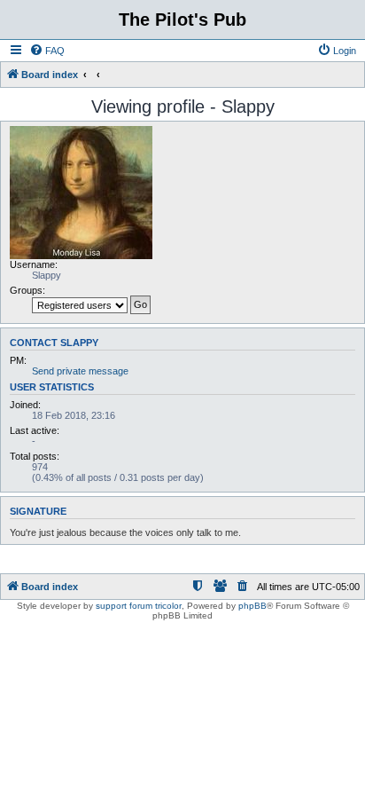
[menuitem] (47, 50)
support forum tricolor (139, 606)
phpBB (252, 606)
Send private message (80, 371)
